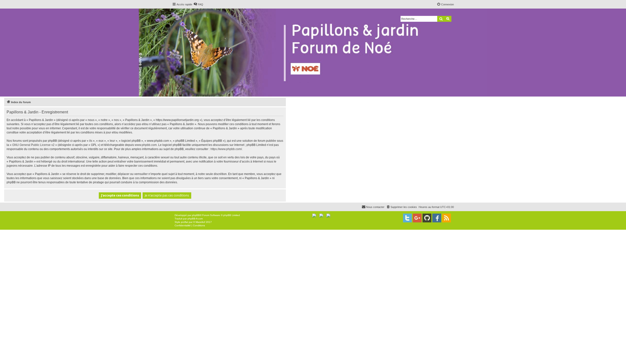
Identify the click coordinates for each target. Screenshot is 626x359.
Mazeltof (200, 222)
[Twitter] (407, 218)
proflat (184, 222)
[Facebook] (436, 218)
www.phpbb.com (146, 145)
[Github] (427, 218)
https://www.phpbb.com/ (226, 149)
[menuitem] (198, 4)
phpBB (196, 215)
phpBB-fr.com (195, 218)
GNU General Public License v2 (33, 145)
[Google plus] (417, 218)
